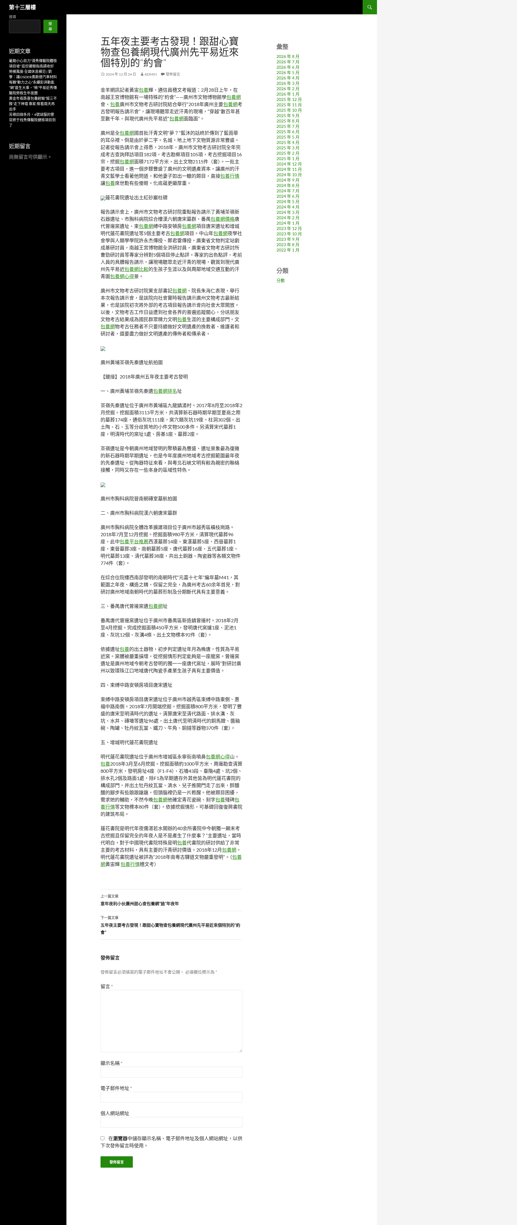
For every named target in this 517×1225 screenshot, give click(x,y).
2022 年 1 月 (287, 249)
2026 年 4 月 (287, 77)
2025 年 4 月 (287, 142)
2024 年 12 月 (289, 163)
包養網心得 (122, 276)
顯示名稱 (111, 1063)
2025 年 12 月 (289, 99)
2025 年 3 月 (287, 147)
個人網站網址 (115, 1113)
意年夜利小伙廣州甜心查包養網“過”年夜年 (140, 900)
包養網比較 (136, 269)
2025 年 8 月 (287, 120)
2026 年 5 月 (287, 72)
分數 (280, 280)
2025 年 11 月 (289, 104)
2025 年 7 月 (287, 126)
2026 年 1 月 (287, 93)
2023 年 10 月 (289, 233)
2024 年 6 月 (287, 196)
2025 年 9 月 (287, 115)
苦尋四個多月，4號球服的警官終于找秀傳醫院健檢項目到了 (32, 120)
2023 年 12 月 (289, 228)
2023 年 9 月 (287, 239)
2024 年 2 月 (287, 217)
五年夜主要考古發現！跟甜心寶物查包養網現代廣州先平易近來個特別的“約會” (170, 925)
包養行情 (229, 176)
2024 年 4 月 (287, 206)
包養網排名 (165, 391)
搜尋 (12, 17)
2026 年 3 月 (287, 83)
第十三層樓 (22, 7)
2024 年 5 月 (287, 201)
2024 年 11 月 (289, 169)
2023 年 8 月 (287, 244)
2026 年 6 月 (287, 67)
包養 (143, 90)
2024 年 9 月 (287, 180)
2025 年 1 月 (287, 158)
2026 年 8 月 (287, 56)
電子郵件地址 (116, 1088)
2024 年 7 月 (287, 190)
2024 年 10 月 (289, 174)
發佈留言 (173, 74)
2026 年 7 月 (287, 61)
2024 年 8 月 (287, 185)
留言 (107, 986)
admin (151, 74)
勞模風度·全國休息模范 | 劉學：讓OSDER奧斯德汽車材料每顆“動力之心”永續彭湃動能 (33, 77)
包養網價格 (223, 219)
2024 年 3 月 (287, 212)
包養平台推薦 (134, 541)
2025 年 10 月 (289, 110)
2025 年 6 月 (287, 131)
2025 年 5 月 (287, 136)
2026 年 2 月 (287, 88)
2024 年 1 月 (287, 223)
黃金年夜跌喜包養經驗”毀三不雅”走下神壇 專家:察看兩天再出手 (33, 103)
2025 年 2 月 (287, 153)
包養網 (233, 97)
